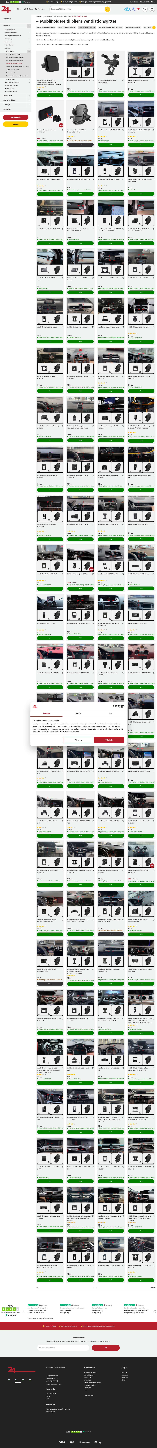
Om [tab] (110, 713)
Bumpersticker (9, 88)
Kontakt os (87, 1380)
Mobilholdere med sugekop (14, 57)
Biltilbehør (6, 26)
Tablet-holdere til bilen (13, 70)
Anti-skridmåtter (11, 73)
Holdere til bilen (9, 51)
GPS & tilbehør (9, 45)
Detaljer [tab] (78, 713)
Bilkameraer (8, 42)
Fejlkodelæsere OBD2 (11, 32)
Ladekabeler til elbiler (11, 85)
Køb (50, 95)
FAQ (47, 1399)
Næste (153, 1288)
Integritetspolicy (89, 1375)
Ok (106, 1348)
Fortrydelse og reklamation (92, 1382)
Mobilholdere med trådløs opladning (17, 67)
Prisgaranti (16, 117)
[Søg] (107, 9)
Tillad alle (109, 740)
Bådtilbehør (7, 109)
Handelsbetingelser (90, 1372)
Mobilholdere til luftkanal (14, 63)
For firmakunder (89, 1396)
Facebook (125, 1375)
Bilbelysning (8, 39)
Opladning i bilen (9, 79)
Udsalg (15, 124)
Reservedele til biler (10, 91)
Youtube (124, 1372)
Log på (48, 1396)
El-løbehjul (6, 105)
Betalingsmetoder (89, 1385)
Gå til (80, 145)
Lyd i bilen (7, 48)
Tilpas (77, 740)
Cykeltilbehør (7, 95)
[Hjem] (6, 9)
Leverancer (87, 1377)
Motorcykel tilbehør (9, 100)
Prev (37, 1288)
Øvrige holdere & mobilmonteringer (17, 76)
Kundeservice (134, 2)
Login (153, 2)
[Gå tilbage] (37, 21)
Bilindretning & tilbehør (11, 82)
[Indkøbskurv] (152, 9)
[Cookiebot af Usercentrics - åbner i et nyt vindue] (115, 706)
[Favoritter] (144, 9)
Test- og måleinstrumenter (12, 36)
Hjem (44, 16)
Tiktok (123, 1380)
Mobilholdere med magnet (14, 60)
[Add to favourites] (62, 81)
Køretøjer (7, 18)
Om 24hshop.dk (144, 2)
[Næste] (154, 27)
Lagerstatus (87, 1388)
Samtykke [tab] (46, 713)
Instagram (125, 1377)
